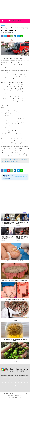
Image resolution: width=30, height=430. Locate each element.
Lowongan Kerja (25, 393)
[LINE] (21, 36)
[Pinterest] (8, 36)
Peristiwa (6, 23)
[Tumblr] (21, 382)
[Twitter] (5, 36)
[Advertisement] (15, 9)
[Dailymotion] (2, 382)
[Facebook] (2, 36)
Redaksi (3, 393)
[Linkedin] (15, 36)
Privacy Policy (10, 395)
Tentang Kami (18, 393)
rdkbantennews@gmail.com (18, 380)
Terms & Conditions (18, 395)
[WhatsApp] (11, 36)
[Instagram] (8, 382)
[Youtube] (15, 385)
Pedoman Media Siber (10, 393)
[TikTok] (18, 382)
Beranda (2, 23)
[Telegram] (18, 36)
